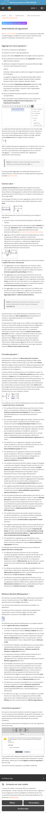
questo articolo (12, 176)
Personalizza (34, 803)
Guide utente (19, 16)
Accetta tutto (23, 808)
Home (4, 16)
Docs (10, 16)
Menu (33, 8)
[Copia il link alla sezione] (27, 45)
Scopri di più (13, 797)
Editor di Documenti (33, 16)
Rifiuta (12, 803)
